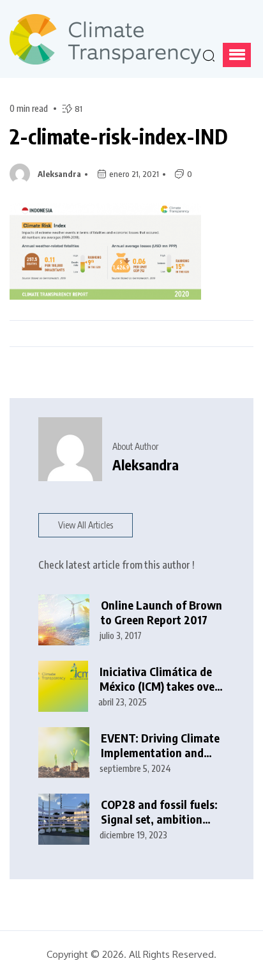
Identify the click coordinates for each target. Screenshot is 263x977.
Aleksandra (59, 174)
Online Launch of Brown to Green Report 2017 (161, 612)
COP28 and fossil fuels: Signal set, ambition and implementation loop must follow (159, 811)
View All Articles (85, 524)
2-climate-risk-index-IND (119, 136)
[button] (237, 55)
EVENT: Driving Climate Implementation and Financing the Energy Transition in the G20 (160, 745)
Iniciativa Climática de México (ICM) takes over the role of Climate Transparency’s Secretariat (159, 679)
